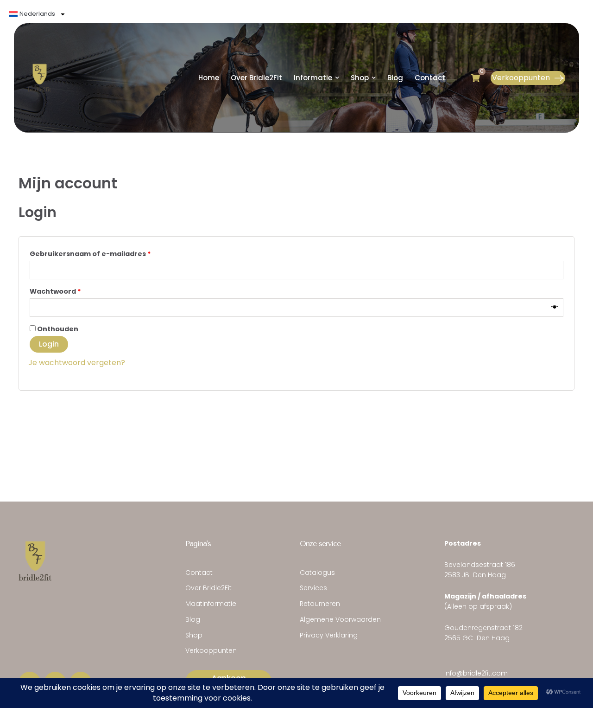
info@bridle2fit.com (476, 673)
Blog (192, 619)
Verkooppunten (211, 650)
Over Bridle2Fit (208, 587)
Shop (193, 635)
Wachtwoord (68, 290)
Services (313, 587)
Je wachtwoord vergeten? (76, 362)
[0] (475, 78)
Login (49, 344)
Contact (199, 572)
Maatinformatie (210, 603)
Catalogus (317, 572)
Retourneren (320, 603)
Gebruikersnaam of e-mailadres (103, 252)
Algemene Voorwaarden (340, 619)
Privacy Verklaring (329, 635)
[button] (528, 78)
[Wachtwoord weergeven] (554, 307)
